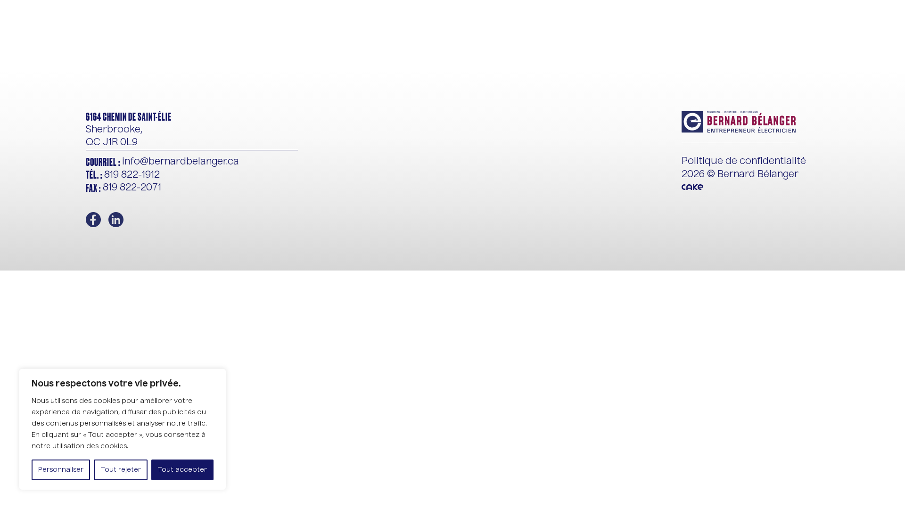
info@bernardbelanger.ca (162, 162)
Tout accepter (182, 470)
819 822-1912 (123, 175)
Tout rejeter (121, 470)
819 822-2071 (123, 188)
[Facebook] (93, 219)
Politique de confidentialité (744, 161)
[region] (122, 429)
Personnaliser (60, 470)
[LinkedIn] (115, 219)
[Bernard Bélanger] (98, 34)
